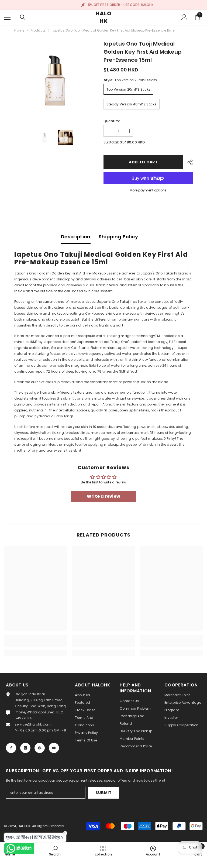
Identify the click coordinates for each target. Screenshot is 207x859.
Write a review (103, 496)
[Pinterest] (39, 748)
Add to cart (143, 162)
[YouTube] (54, 748)
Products (38, 30)
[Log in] (184, 17)
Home (19, 30)
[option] (54, 80)
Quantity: (112, 121)
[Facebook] (11, 748)
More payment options (148, 190)
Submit (103, 792)
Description (76, 236)
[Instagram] (25, 748)
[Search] (22, 17)
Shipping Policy (118, 236)
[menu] (7, 17)
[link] (35, 644)
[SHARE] (188, 162)
